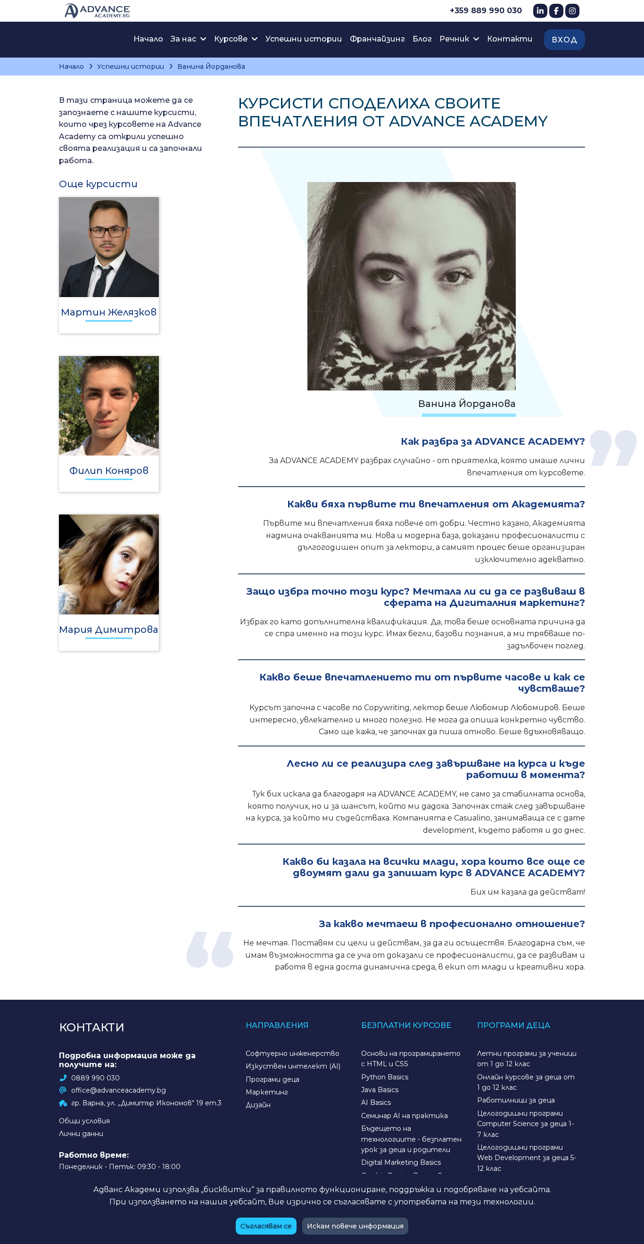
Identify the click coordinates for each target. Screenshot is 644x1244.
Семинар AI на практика (404, 1115)
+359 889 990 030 (486, 10)
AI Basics (376, 1102)
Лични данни (81, 1133)
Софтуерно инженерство (292, 1053)
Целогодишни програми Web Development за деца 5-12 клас (526, 1158)
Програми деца (272, 1079)
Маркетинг (267, 1092)
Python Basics (384, 1077)
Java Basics (379, 1090)
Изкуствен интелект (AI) (293, 1066)
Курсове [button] (231, 38)
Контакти (510, 38)
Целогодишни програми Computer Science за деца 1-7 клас (525, 1124)
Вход (565, 39)
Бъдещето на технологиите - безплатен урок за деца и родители (411, 1139)
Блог (422, 38)
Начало (148, 38)
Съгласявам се (266, 1226)
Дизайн (258, 1105)
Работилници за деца (516, 1100)
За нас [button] (184, 38)
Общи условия (84, 1121)
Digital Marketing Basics (401, 1162)
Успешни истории (303, 38)
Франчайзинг (377, 38)
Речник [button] (455, 38)
